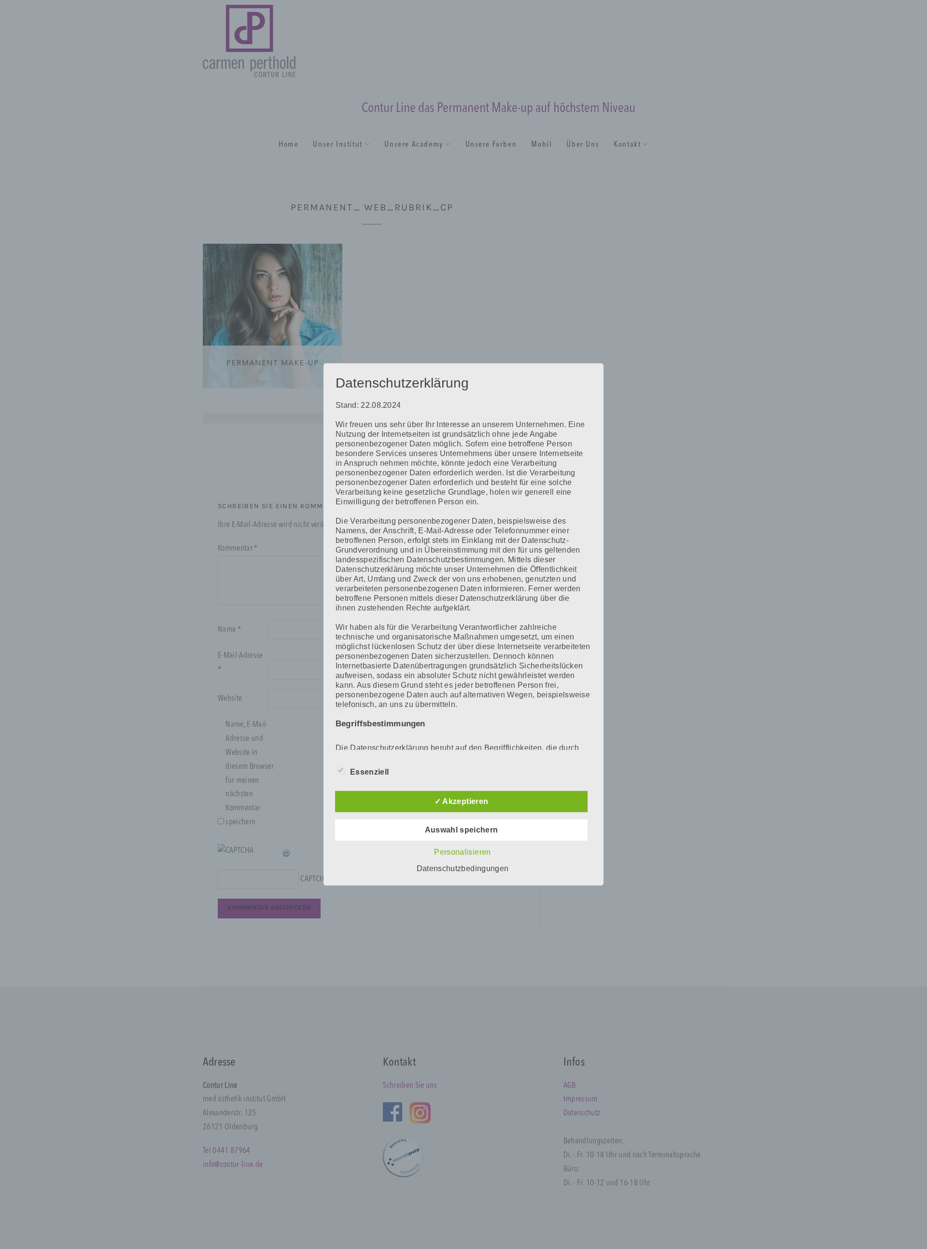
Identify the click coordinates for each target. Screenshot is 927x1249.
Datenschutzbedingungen (462, 868)
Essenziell (369, 772)
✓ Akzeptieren (461, 801)
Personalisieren (462, 852)
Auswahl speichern (461, 830)
